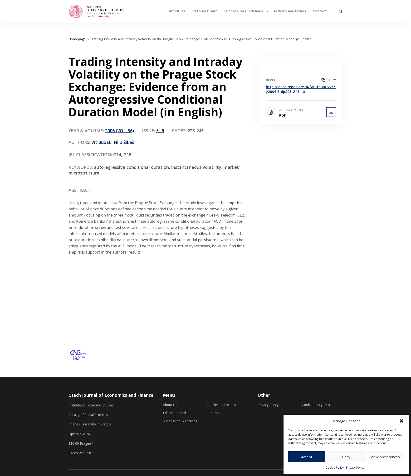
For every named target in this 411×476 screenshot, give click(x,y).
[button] (401, 421)
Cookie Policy (335, 468)
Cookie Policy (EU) (316, 405)
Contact (320, 11)
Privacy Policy (355, 468)
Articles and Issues (290, 11)
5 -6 (160, 130)
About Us (177, 11)
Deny (346, 456)
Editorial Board (205, 11)
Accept (306, 456)
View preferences (385, 456)
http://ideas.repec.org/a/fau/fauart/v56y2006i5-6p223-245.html (301, 89)
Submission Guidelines (243, 11)
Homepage (77, 39)
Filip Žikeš (124, 142)
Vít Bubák (101, 142)
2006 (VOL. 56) (119, 130)
